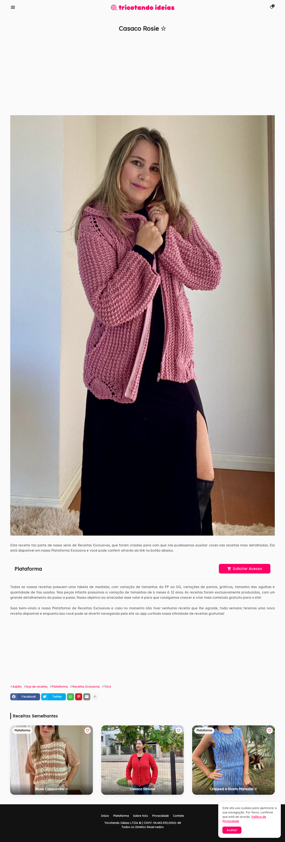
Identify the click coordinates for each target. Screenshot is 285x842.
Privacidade (160, 816)
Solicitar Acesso (247, 568)
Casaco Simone (142, 789)
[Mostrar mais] (94, 696)
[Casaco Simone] (142, 760)
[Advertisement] (135, 75)
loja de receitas (37, 686)
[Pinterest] (78, 696)
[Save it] (272, 38)
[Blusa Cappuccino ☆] (51, 760)
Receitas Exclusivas (86, 686)
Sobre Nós (140, 816)
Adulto (17, 686)
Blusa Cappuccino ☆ (51, 789)
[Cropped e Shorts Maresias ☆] (233, 760)
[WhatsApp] (70, 696)
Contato (178, 816)
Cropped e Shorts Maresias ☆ (233, 789)
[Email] (86, 696)
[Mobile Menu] (13, 7)
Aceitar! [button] (232, 830)
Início (105, 816)
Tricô (107, 686)
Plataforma (60, 686)
